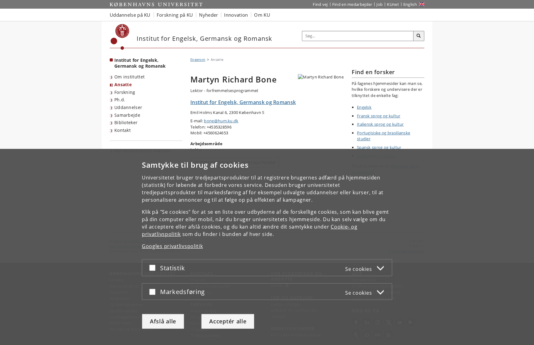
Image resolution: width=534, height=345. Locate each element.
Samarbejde (127, 115)
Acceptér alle (227, 321)
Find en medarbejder (352, 4)
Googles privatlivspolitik (172, 246)
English (410, 4)
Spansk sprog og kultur (379, 147)
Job (379, 4)
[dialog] (267, 247)
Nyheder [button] (208, 15)
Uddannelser (128, 107)
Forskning (124, 92)
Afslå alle (163, 321)
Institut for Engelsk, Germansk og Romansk (140, 63)
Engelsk (364, 107)
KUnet (393, 4)
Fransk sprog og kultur (378, 116)
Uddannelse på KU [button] (130, 15)
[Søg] (418, 36)
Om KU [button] (262, 15)
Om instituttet (129, 77)
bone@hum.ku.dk (221, 121)
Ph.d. (119, 100)
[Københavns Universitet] (120, 37)
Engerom (197, 59)
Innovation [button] (236, 15)
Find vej (320, 4)
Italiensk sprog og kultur (380, 124)
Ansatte (123, 84)
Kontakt (122, 130)
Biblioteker (126, 122)
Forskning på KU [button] (175, 15)
